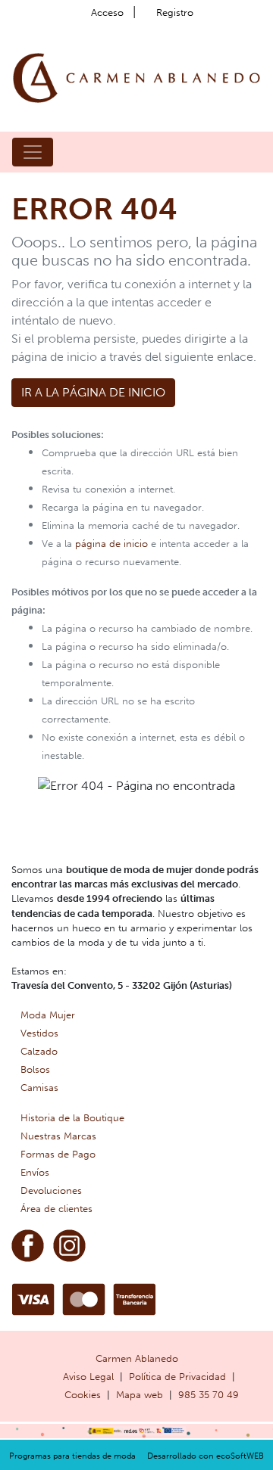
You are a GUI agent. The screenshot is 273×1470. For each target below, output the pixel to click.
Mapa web (139, 1394)
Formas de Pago (58, 1154)
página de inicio (111, 543)
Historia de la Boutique (72, 1117)
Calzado (39, 1051)
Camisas (39, 1087)
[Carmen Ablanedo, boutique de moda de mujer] (136, 77)
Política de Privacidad (177, 1376)
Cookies (82, 1394)
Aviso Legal (88, 1376)
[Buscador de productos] (230, 152)
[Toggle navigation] (32, 152)
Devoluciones (51, 1190)
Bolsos (35, 1069)
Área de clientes (56, 1208)
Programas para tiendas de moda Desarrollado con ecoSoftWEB (136, 1456)
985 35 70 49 (208, 1394)
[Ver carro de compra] (255, 152)
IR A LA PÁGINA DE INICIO (93, 392)
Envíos (34, 1172)
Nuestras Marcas (58, 1136)
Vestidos (39, 1033)
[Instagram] (69, 1244)
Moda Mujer (47, 1015)
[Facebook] (27, 1244)
